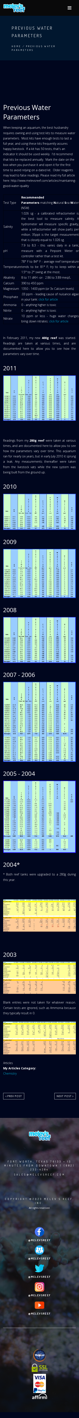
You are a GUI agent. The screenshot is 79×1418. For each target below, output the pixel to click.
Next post (64, 1096)
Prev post (14, 1096)
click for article (48, 299)
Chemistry (10, 1073)
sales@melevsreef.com (39, 1174)
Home (16, 46)
